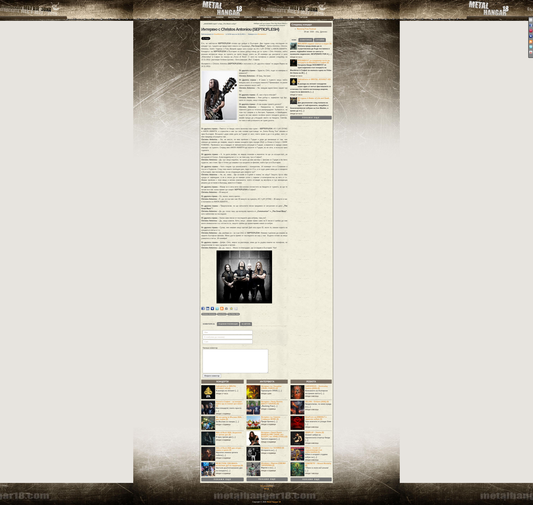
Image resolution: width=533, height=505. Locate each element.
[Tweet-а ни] (530, 47)
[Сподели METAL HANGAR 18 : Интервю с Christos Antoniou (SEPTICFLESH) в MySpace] (212, 310)
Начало (207, 17)
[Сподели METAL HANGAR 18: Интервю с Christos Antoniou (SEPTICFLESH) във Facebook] (203, 310)
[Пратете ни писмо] (530, 20)
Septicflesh (222, 314)
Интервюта (262, 17)
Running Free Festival (306, 29)
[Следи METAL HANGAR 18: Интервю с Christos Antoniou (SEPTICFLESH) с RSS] (221, 310)
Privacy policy (266, 486)
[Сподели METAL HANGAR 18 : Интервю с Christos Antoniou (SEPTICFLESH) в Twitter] (217, 310)
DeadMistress (219, 34)
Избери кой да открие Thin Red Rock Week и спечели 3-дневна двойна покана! (270, 24)
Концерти (278, 17)
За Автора (246, 324)
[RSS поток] (530, 41)
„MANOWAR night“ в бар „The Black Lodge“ (220, 24)
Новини (219, 17)
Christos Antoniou (209, 314)
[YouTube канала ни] (530, 52)
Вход (266, 489)
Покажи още (311, 118)
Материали (233, 17)
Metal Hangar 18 (274, 502)
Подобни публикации (228, 324)
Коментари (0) (209, 324)
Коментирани (306, 40)
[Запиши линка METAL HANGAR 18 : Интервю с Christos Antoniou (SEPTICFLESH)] (231, 310)
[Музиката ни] (530, 30)
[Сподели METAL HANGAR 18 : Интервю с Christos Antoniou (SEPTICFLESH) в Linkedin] (207, 310)
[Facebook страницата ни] (530, 25)
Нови (294, 40)
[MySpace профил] (530, 36)
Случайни (319, 40)
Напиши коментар (210, 348)
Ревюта (248, 17)
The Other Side (233, 314)
